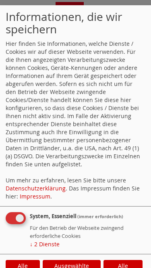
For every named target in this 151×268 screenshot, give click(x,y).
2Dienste (45, 244)
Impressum (35, 196)
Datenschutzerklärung (36, 188)
